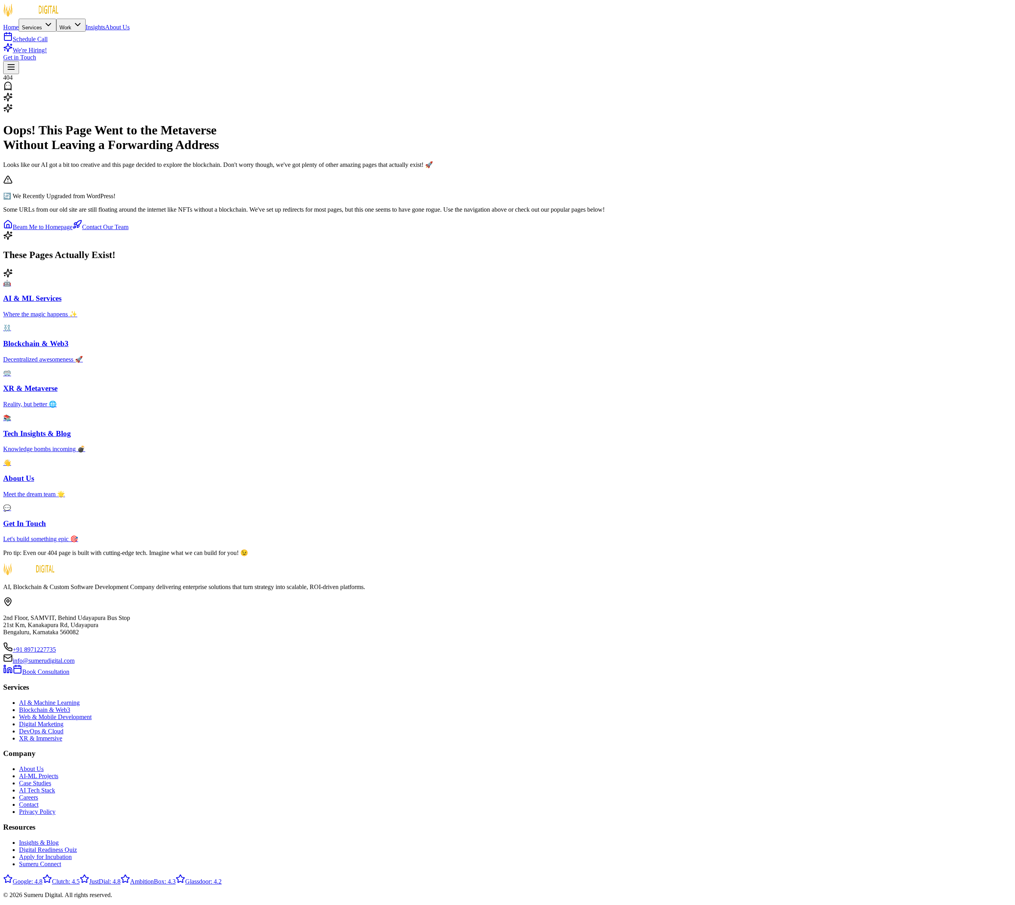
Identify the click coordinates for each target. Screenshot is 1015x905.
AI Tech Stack (37, 790)
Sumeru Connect (40, 864)
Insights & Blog (39, 842)
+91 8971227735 (34, 649)
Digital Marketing (41, 724)
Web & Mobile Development (55, 717)
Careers (28, 797)
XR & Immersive (40, 738)
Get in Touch (19, 57)
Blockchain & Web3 (44, 709)
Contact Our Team (105, 227)
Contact (28, 804)
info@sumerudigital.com (44, 660)
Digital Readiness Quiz (48, 849)
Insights (95, 27)
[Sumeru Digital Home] (31, 14)
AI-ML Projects (38, 776)
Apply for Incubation (45, 856)
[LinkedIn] (8, 671)
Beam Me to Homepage (43, 227)
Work (66, 28)
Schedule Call (30, 39)
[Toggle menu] (11, 67)
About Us (117, 27)
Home (11, 27)
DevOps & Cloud (41, 731)
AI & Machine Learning (49, 702)
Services (33, 28)
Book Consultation (45, 671)
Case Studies (35, 783)
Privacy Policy (37, 811)
